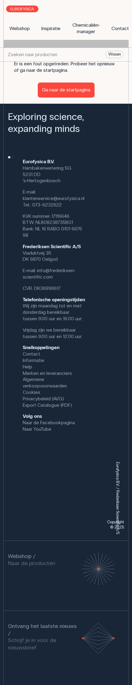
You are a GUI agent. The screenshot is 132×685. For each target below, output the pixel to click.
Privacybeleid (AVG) (43, 399)
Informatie (33, 360)
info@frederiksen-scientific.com (49, 273)
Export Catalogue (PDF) (47, 405)
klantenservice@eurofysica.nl (53, 198)
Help (27, 367)
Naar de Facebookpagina (49, 422)
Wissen (114, 54)
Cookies (31, 392)
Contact (31, 354)
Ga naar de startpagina (66, 90)
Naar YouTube (37, 429)
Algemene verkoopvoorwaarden (45, 382)
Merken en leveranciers (47, 373)
